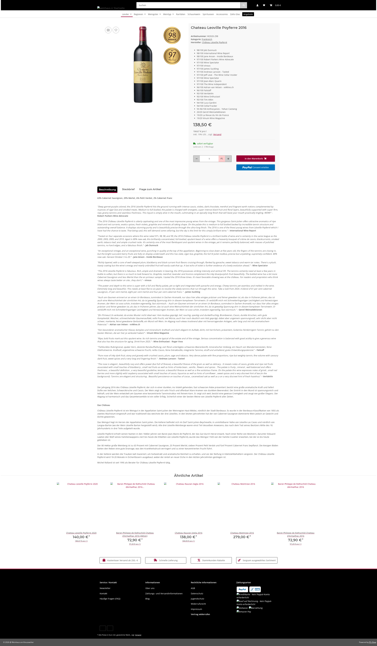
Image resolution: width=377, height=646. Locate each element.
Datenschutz (197, 593)
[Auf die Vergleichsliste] (108, 30)
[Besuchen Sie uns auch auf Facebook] (103, 628)
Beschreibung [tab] (107, 189)
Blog (147, 598)
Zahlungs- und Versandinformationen (164, 593)
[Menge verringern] (196, 159)
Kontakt (103, 593)
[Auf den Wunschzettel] (116, 30)
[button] (257, 5)
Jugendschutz (197, 598)
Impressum (196, 609)
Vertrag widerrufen (200, 614)
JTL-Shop (372, 642)
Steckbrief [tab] (128, 189)
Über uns (149, 588)
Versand (217, 134)
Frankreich (207, 39)
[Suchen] (243, 5)
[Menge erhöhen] (228, 159)
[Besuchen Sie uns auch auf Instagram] (110, 628)
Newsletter (105, 588)
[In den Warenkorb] (99, 21)
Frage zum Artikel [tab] (150, 189)
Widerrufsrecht (198, 603)
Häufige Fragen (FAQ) (110, 598)
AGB (193, 588)
